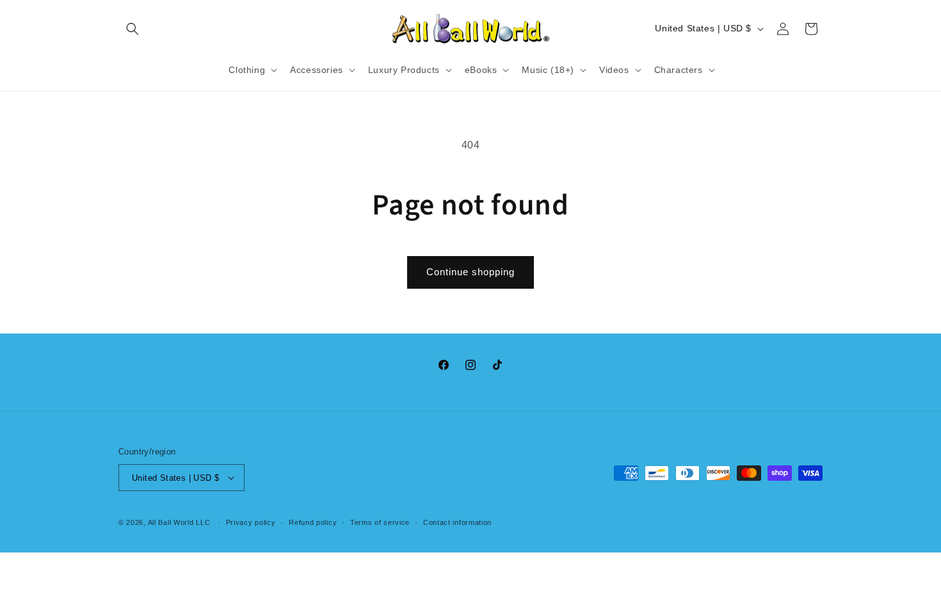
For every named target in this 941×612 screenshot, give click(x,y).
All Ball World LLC (179, 522)
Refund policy (313, 522)
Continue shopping (470, 271)
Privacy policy (251, 522)
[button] (132, 29)
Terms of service (380, 522)
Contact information (457, 522)
